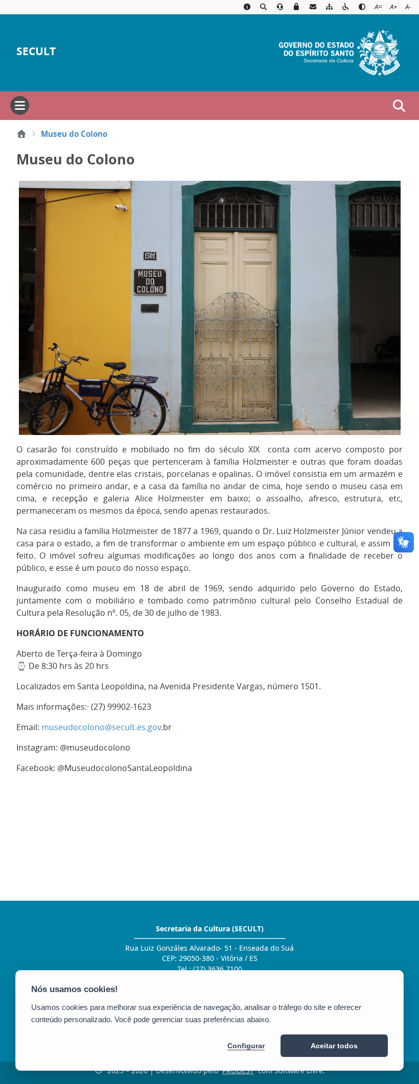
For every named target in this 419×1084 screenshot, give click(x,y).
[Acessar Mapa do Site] (329, 7)
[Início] (21, 134)
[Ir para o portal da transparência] (263, 7)
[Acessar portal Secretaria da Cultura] (339, 51)
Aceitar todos (334, 1046)
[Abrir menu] (19, 105)
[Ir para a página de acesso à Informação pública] (247, 7)
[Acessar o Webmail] (313, 7)
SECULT (36, 51)
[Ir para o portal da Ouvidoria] (280, 7)
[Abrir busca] (399, 105)
